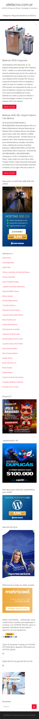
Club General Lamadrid (11, 329)
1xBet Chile (6, 267)
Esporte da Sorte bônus (11, 310)
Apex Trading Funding (10, 282)
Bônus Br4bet (7, 296)
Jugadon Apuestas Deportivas (13, 287)
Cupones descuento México (12, 315)
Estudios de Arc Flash (10, 387)
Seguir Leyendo (9, 107)
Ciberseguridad (8, 263)
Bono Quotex (7, 368)
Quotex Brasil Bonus (10, 324)
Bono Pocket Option (9, 348)
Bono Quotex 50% (9, 320)
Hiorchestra (6, 258)
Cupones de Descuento (11, 334)
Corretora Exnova (9, 305)
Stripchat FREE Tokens (10, 291)
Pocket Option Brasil (9, 301)
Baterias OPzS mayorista (14, 60)
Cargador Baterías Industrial (12, 382)
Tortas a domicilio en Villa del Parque (16, 272)
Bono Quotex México (10, 353)
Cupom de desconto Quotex (13, 377)
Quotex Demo (7, 372)
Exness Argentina (8, 277)
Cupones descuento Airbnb (12, 344)
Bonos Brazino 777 (9, 363)
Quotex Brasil (7, 358)
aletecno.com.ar (19, 4)
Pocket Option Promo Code (12, 339)
